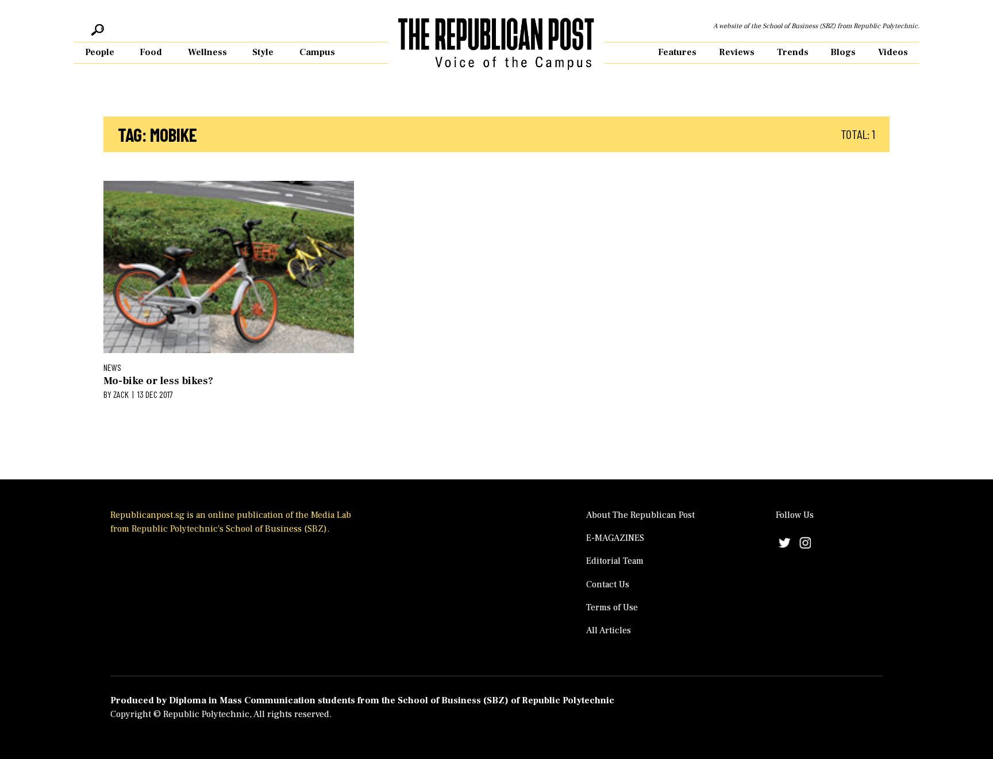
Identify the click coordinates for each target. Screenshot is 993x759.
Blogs (843, 52)
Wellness (207, 52)
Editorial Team (615, 561)
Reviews (737, 52)
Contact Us (607, 584)
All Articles (608, 630)
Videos (893, 52)
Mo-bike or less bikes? (158, 381)
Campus (317, 52)
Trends (793, 52)
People (99, 52)
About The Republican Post (640, 515)
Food (151, 52)
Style (263, 52)
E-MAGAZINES (615, 538)
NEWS (112, 367)
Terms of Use (612, 607)
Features (677, 52)
